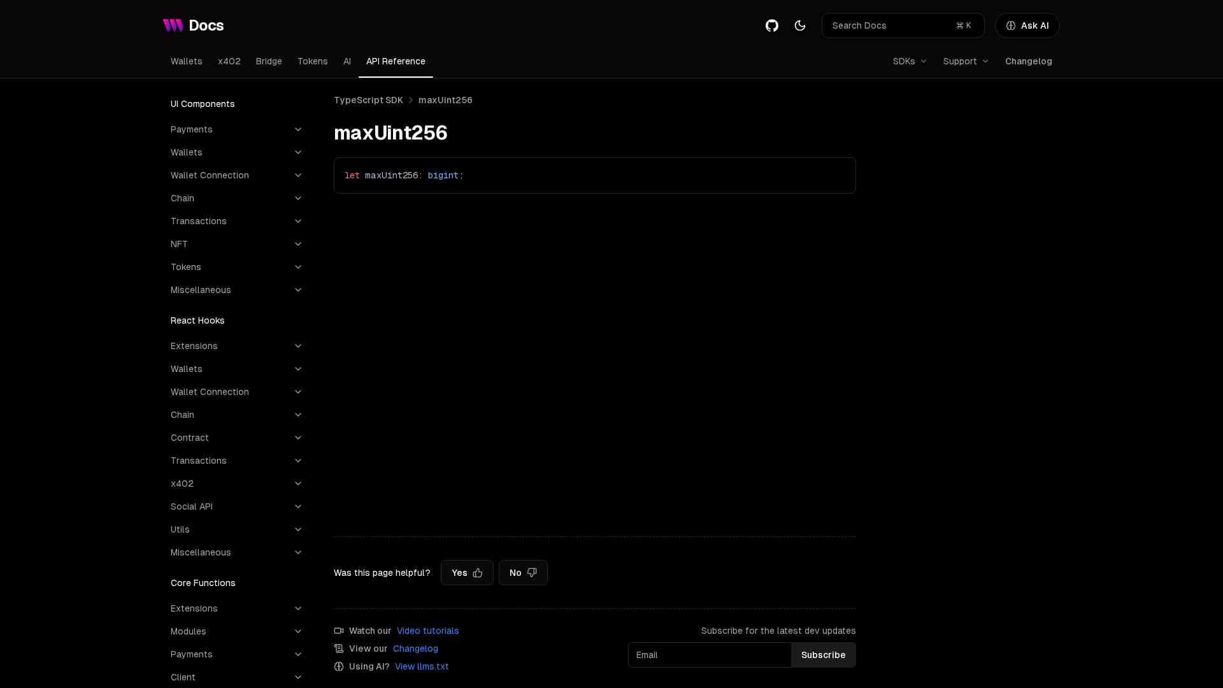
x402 (229, 61)
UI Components (203, 104)
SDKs (904, 61)
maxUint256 (445, 100)
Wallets (187, 61)
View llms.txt (422, 666)
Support (960, 61)
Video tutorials (428, 631)
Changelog (1028, 61)
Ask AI (1035, 25)
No (516, 573)
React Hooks (198, 320)
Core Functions (203, 583)
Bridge (269, 61)
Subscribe (823, 655)
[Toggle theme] (800, 25)
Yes (460, 573)
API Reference (396, 61)
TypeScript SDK (368, 100)
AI (347, 61)
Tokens (312, 61)
